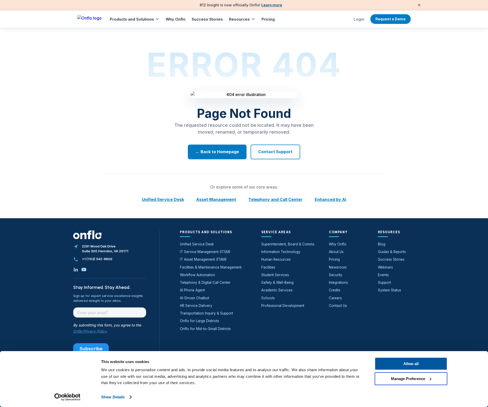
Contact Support (275, 151)
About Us (336, 252)
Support (384, 282)
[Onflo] (89, 19)
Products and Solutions (132, 19)
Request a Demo (390, 19)
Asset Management (216, 199)
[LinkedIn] (75, 269)
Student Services (275, 275)
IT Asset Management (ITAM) (203, 259)
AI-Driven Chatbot (194, 298)
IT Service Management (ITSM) (205, 252)
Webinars (385, 267)
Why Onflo (176, 19)
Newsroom (338, 267)
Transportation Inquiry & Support (206, 313)
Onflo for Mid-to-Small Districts (205, 329)
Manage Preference (408, 378)
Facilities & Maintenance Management (210, 267)
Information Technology (280, 252)
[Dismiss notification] (419, 5)
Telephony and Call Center (275, 199)
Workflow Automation (197, 275)
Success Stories (207, 19)
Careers (335, 298)
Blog (381, 244)
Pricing (268, 19)
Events (383, 275)
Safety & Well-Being (277, 282)
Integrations (338, 282)
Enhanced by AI (330, 199)
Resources (239, 19)
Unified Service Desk (163, 199)
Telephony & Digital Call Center (205, 282)
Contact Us (338, 306)
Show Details (113, 397)
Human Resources (276, 259)
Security (335, 275)
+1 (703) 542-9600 (97, 259)
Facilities (268, 267)
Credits (334, 290)
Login (359, 19)
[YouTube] (83, 269)
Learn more (271, 5)
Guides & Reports (392, 252)
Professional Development (282, 306)
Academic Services (277, 290)
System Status (389, 290)
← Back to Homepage (217, 151)
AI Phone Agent (192, 290)
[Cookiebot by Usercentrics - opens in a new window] (67, 397)
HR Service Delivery (196, 306)
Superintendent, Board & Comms (287, 244)
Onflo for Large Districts (199, 321)
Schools (268, 298)
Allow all (411, 364)
